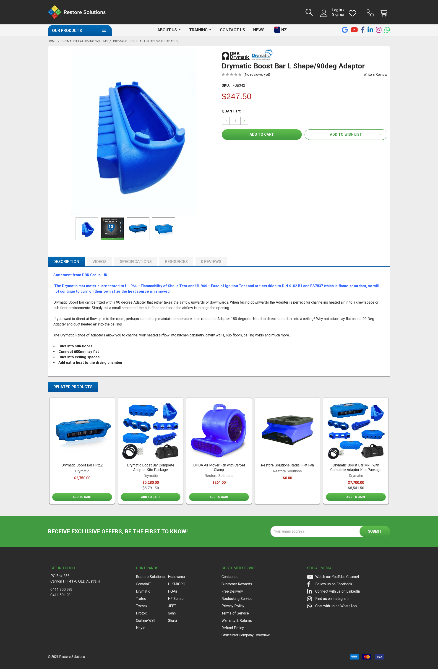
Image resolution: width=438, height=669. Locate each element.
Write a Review (375, 74)
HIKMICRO (176, 584)
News (258, 29)
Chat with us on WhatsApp (335, 606)
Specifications (136, 261)
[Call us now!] (371, 13)
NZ (284, 29)
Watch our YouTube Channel (336, 577)
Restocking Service (237, 598)
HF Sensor (176, 598)
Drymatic (143, 591)
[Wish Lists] (353, 13)
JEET (172, 606)
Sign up (338, 14)
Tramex (142, 606)
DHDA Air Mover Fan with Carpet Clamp (219, 467)
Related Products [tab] (72, 386)
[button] (346, 134)
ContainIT (143, 584)
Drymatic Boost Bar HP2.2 (82, 465)
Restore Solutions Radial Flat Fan (287, 465)
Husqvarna (176, 577)
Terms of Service (235, 613)
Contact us (230, 577)
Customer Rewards (237, 584)
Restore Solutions (150, 577)
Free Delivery (232, 591)
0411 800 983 (61, 589)
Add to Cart (82, 497)
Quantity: (231, 111)
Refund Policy (233, 628)
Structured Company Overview (246, 635)
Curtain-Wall (145, 620)
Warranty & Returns (237, 620)
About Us (167, 29)
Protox (141, 613)
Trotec (141, 598)
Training (198, 29)
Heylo (140, 628)
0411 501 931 (61, 595)
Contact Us (232, 29)
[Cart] (384, 13)
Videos (99, 261)
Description (66, 261)
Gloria (172, 620)
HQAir (172, 591)
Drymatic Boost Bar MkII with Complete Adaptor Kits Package (355, 467)
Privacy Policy (233, 606)
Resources (176, 261)
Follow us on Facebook (333, 584)
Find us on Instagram (331, 598)
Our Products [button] (67, 30)
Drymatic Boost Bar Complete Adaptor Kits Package (150, 467)
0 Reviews (211, 261)
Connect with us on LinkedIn (337, 591)
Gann (172, 613)
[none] (133, 132)
